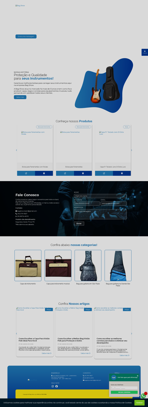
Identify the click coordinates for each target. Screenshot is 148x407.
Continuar (139, 402)
